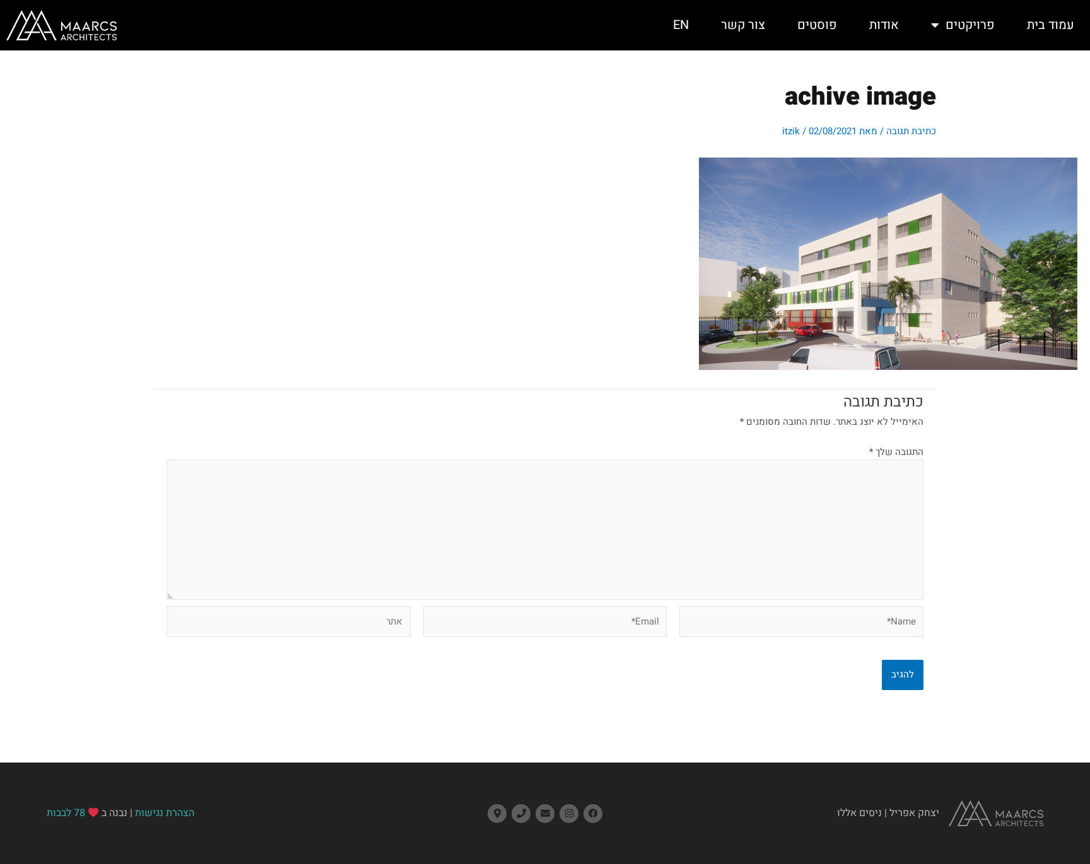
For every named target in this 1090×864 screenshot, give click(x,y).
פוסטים (817, 25)
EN (681, 25)
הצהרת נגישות (164, 813)
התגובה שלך (896, 452)
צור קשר (743, 25)
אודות (884, 25)
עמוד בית (1050, 25)
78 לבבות (66, 813)
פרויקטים (970, 25)
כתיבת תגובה (911, 131)
